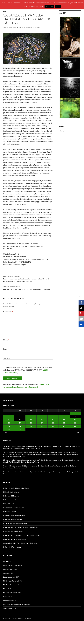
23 (9, 426)
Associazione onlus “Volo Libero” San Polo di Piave (20, 543)
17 (20, 423)
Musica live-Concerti (10, 593)
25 (31, 426)
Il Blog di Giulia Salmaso (11, 492)
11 (31, 420)
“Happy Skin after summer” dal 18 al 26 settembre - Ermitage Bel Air (26, 466)
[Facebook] (81, 302)
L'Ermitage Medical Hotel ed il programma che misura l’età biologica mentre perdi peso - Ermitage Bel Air (38, 460)
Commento (8, 312)
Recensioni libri (8, 600)
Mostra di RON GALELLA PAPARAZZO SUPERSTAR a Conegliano (26, 288)
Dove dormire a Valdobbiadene (13, 508)
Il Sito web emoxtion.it (11, 500)
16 (9, 423)
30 (9, 429)
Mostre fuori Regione (10, 581)
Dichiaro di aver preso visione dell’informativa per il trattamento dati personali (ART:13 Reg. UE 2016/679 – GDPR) (28, 370)
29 (75, 426)
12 (42, 420)
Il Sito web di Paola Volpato (12, 519)
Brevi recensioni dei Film (11, 565)
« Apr (5, 432)
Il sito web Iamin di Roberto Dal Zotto (16, 488)
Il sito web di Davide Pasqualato (14, 515)
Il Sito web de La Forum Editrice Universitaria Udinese (21, 535)
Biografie (6, 561)
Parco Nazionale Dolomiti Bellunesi (15, 523)
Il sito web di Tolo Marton (12, 547)
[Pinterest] (81, 313)
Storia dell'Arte (8, 608)
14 (64, 420)
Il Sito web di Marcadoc (11, 496)
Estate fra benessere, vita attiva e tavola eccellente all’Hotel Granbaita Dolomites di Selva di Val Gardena (27, 278)
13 (53, 420)
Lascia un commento (33, 27)
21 (64, 423)
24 (20, 426)
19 (42, 423)
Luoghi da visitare (9, 577)
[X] (81, 308)
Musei (5, 589)
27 (53, 426)
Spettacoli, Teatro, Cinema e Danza (15, 604)
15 (75, 420)
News (5, 11)
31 (20, 429)
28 (64, 426)
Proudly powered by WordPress (22, 618)
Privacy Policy (7, 618)
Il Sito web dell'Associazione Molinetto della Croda (20, 527)
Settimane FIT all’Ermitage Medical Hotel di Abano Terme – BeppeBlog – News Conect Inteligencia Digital (39, 446)
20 (53, 423)
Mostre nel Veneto (9, 585)
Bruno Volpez (7, 472)
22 (75, 423)
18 (31, 423)
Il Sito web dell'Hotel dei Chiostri (14, 539)
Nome (6, 340)
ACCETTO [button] (49, 6)
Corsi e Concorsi (9, 569)
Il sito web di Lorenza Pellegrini (13, 531)
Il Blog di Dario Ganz (10, 504)
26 (42, 426)
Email (6, 349)
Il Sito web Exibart (9, 512)
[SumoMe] (81, 324)
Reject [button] (58, 6)
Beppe (21, 27)
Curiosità (6, 573)
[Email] (81, 318)
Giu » (78, 432)
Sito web (6, 358)
